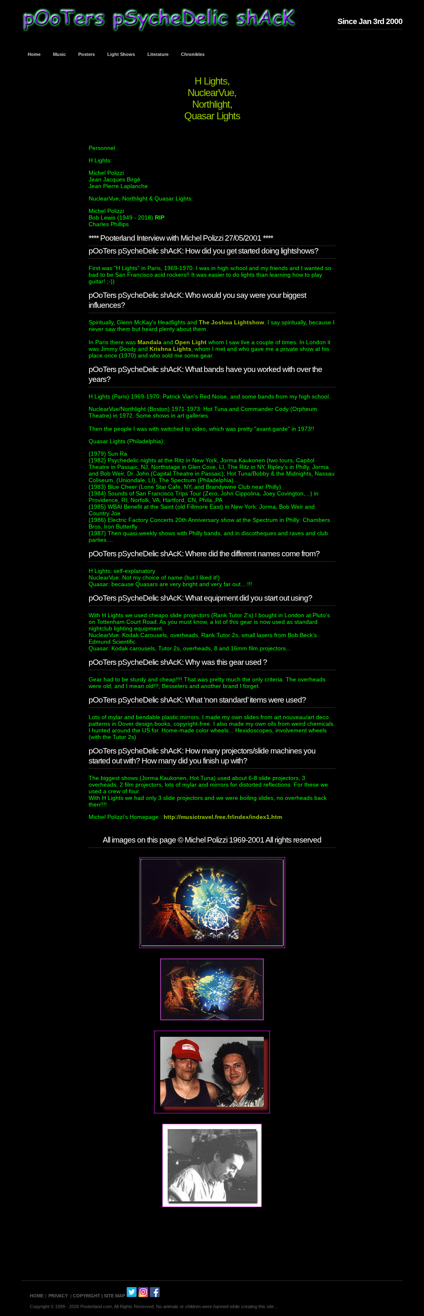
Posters (86, 54)
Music (59, 54)
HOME (36, 1295)
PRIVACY (58, 1295)
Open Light (191, 342)
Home (34, 54)
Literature (158, 54)
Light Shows (121, 54)
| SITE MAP (113, 1295)
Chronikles (193, 54)
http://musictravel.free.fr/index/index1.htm (222, 817)
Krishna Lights (170, 348)
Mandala (149, 342)
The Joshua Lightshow (231, 322)
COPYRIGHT (86, 1295)
